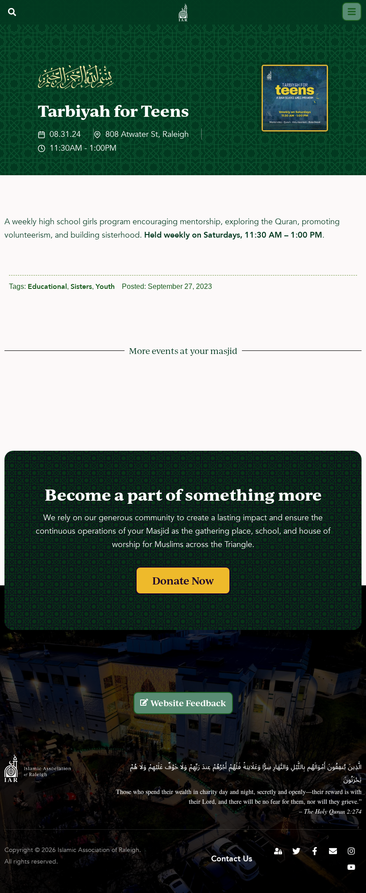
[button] (11, 12)
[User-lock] (278, 851)
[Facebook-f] (315, 851)
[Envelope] (333, 851)
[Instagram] (351, 851)
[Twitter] (296, 851)
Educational (47, 287)
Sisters (81, 287)
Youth (105, 287)
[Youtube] (351, 867)
